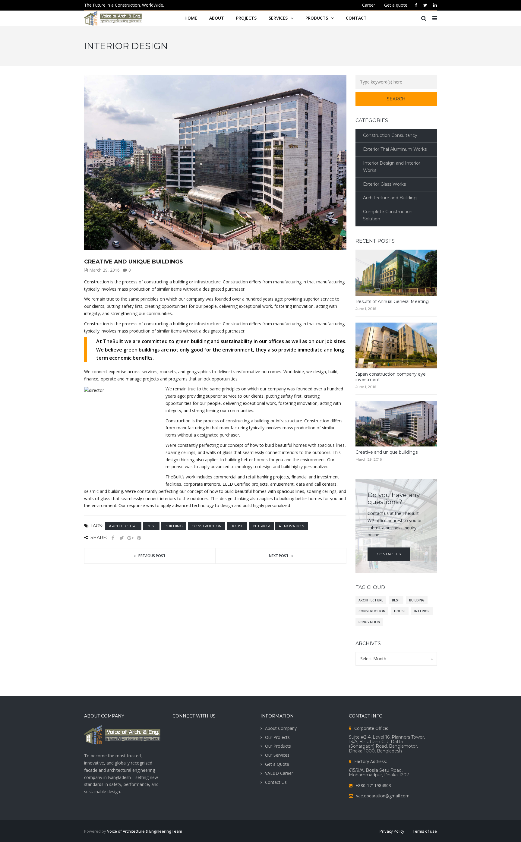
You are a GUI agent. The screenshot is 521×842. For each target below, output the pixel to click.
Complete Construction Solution (387, 215)
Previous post (152, 555)
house (237, 526)
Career (368, 5)
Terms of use (425, 831)
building (174, 526)
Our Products (278, 746)
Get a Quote (277, 764)
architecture (123, 526)
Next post (279, 555)
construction (206, 526)
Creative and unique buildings (386, 452)
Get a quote (395, 5)
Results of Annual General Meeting (392, 301)
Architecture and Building (390, 197)
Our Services (277, 755)
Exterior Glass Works (384, 184)
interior (261, 526)
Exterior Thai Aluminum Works (395, 149)
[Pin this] (139, 538)
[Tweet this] (121, 538)
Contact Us (276, 782)
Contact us (389, 554)
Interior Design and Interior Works (391, 166)
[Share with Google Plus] (130, 538)
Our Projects (277, 737)
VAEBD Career (279, 773)
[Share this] (113, 538)
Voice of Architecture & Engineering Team (144, 831)
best (151, 526)
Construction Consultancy (390, 135)
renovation (291, 526)
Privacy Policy (392, 831)
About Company (281, 728)
